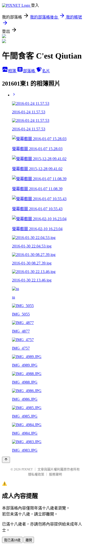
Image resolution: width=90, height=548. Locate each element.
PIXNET (27, 469)
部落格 (29, 71)
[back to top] (6, 460)
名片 (46, 71)
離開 (29, 540)
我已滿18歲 (12, 540)
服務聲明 (55, 474)
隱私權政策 (36, 474)
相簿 (12, 71)
